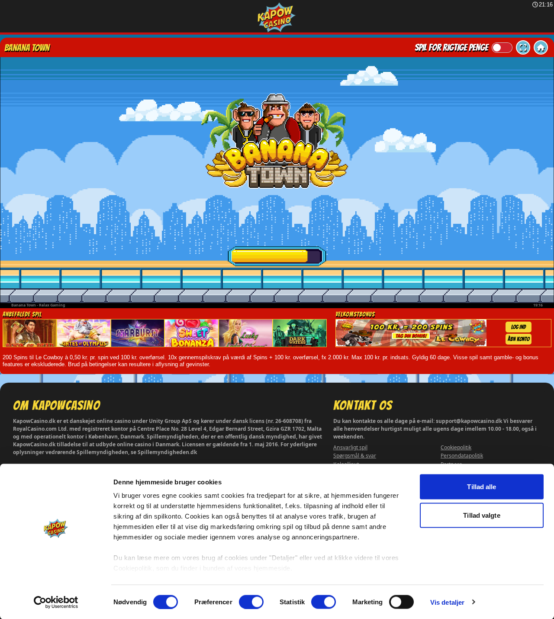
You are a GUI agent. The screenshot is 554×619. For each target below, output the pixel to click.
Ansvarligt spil (350, 447)
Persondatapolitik (462, 455)
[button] (523, 47)
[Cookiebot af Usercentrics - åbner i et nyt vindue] (56, 602)
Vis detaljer (447, 602)
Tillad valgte (481, 515)
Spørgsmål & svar (354, 455)
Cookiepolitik (456, 447)
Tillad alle (481, 486)
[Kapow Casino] (277, 17)
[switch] (251, 602)
